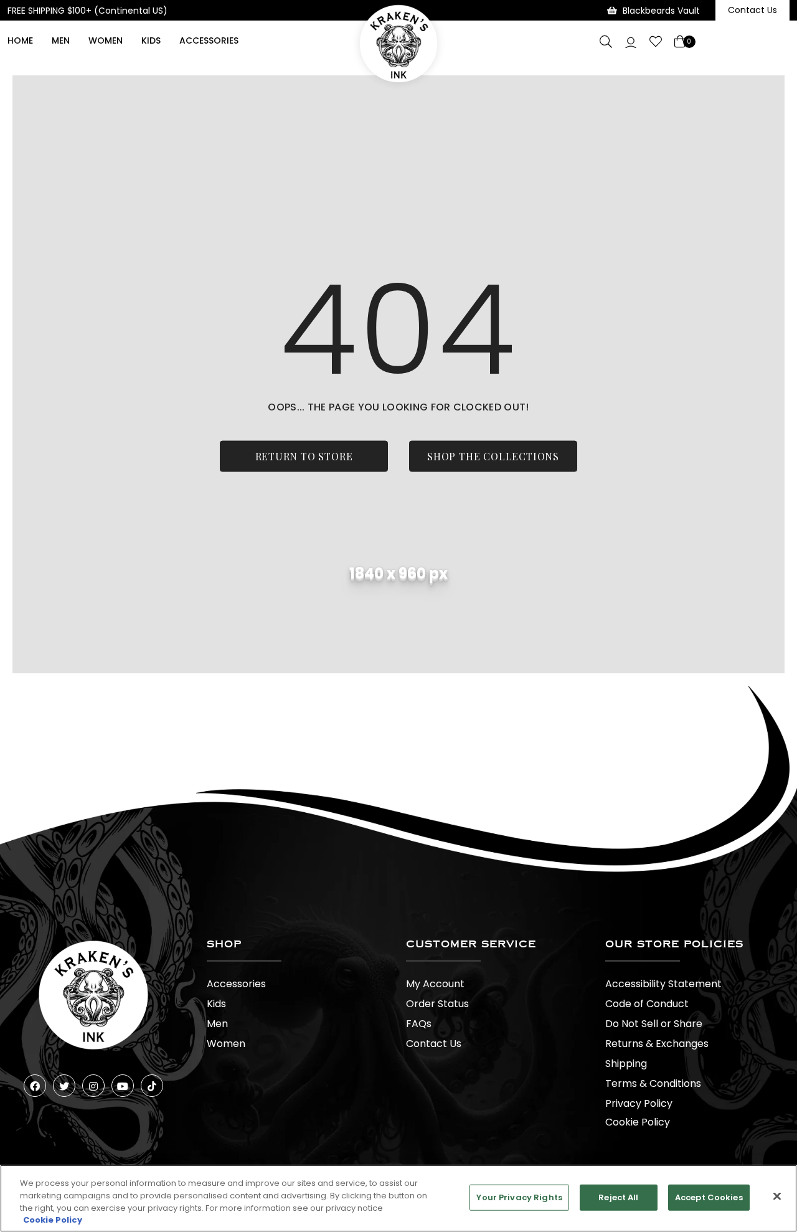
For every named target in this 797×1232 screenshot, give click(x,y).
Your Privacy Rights (519, 1197)
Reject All (618, 1197)
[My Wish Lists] (655, 42)
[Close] (777, 1196)
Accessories (208, 40)
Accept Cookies (709, 1197)
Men (61, 40)
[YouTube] (122, 1085)
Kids (151, 40)
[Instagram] (93, 1085)
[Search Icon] (606, 42)
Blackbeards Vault (661, 10)
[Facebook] (35, 1085)
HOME (20, 40)
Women (105, 40)
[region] (398, 1198)
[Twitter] (64, 1085)
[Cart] (680, 42)
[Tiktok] (152, 1085)
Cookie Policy (637, 1122)
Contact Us (752, 10)
